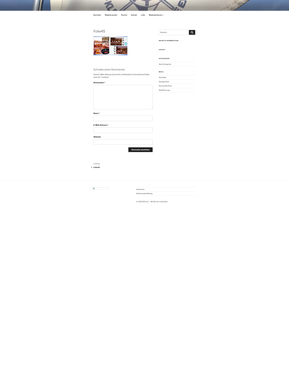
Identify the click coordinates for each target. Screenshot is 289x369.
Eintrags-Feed (164, 82)
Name (96, 113)
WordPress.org (164, 90)
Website (97, 137)
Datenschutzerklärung (144, 193)
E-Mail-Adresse (100, 125)
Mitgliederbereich (155, 15)
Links (143, 15)
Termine (124, 15)
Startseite (97, 15)
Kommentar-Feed (165, 86)
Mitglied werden (111, 15)
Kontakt (134, 15)
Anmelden (162, 77)
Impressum (140, 189)
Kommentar (99, 83)
